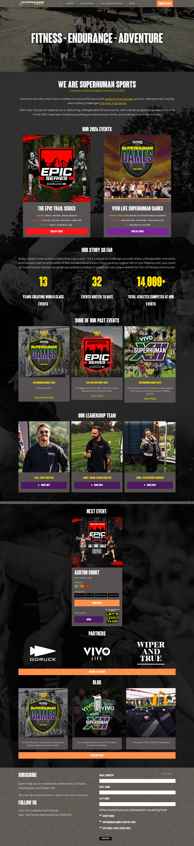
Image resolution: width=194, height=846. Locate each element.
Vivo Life (152, 391)
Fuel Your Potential (111, 3)
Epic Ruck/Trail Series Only (117, 828)
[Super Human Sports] (31, 4)
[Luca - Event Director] (44, 472)
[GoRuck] (43, 653)
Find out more (56, 231)
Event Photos (97, 396)
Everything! (109, 816)
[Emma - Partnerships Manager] (150, 472)
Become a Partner (97, 672)
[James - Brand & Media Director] (97, 472)
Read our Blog (97, 755)
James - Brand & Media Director (97, 478)
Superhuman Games (119, 98)
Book (89, 619)
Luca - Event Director (44, 478)
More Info (45, 485)
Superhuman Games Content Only (119, 822)
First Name (105, 787)
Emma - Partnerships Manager (150, 478)
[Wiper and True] (151, 654)
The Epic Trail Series (113, 103)
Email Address (107, 776)
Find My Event (165, 3)
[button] (172, 364)
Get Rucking (87, 3)
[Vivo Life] (97, 653)
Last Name (105, 799)
